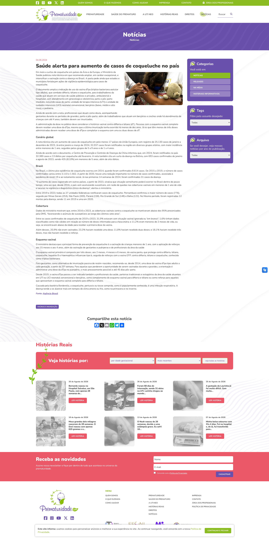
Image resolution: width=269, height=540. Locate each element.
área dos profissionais (219, 2)
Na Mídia (198, 87)
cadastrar (224, 474)
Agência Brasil (50, 293)
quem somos (85, 2)
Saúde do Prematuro (123, 14)
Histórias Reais (169, 14)
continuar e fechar (217, 530)
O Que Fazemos (112, 2)
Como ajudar (140, 2)
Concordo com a (172, 473)
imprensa (164, 2)
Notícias (206, 14)
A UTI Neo (148, 14)
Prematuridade (95, 14)
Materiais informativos (206, 93)
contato (186, 2)
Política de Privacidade (204, 506)
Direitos (189, 14)
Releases (198, 81)
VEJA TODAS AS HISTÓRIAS (215, 360)
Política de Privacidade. (178, 473)
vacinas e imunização (47, 307)
